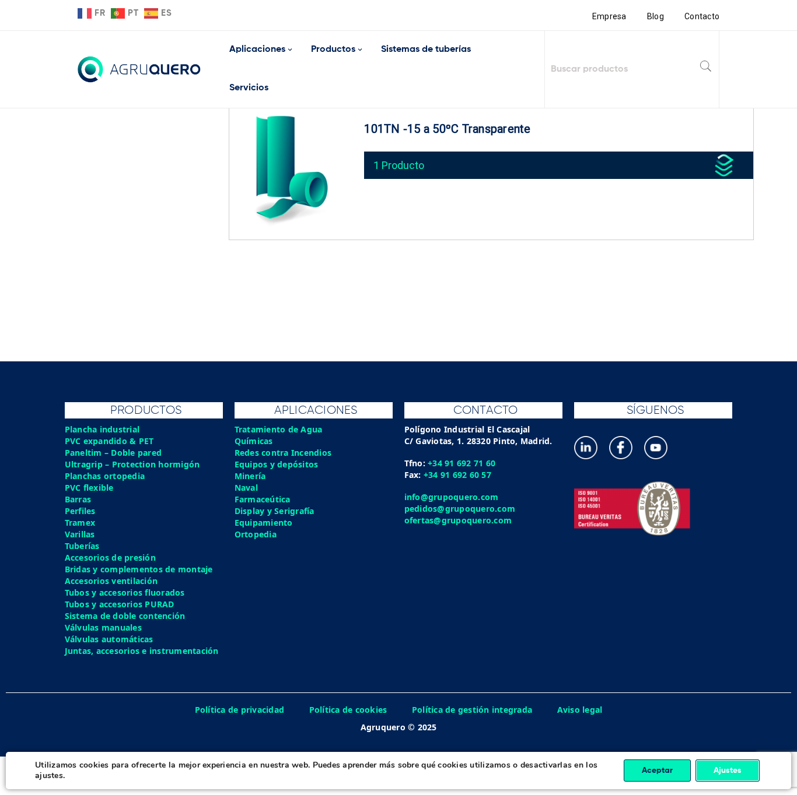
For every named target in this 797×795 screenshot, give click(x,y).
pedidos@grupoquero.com (460, 508)
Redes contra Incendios (283, 452)
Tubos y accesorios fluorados (125, 592)
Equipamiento (264, 522)
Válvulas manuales (103, 627)
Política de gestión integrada (472, 709)
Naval (246, 487)
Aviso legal (580, 709)
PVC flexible (89, 487)
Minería (250, 475)
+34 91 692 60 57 (457, 474)
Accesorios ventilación (111, 580)
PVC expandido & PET (109, 440)
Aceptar (657, 770)
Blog (655, 16)
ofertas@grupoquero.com (458, 520)
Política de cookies (348, 709)
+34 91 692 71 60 (461, 463)
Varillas (80, 534)
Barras (78, 499)
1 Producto (398, 165)
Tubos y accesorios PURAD (119, 604)
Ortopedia (256, 534)
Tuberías (82, 545)
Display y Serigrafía (274, 510)
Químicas (254, 440)
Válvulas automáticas (109, 639)
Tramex (80, 522)
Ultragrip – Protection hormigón (132, 464)
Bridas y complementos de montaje (139, 569)
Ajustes (728, 770)
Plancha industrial (102, 429)
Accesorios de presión (110, 557)
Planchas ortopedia (105, 475)
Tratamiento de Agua (279, 429)
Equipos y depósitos (277, 464)
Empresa (609, 16)
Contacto (701, 16)
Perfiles (80, 510)
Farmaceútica (263, 499)
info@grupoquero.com (451, 496)
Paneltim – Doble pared (113, 452)
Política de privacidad (240, 709)
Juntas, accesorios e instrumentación (142, 650)
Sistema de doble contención (125, 615)
